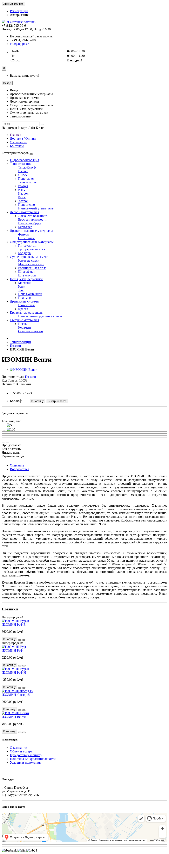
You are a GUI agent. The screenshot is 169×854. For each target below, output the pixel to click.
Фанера (23, 234)
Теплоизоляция (20, 163)
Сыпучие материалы (24, 320)
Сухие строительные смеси (29, 256)
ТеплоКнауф (27, 167)
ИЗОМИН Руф (12, 650)
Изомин (23, 189)
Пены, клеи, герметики (26, 279)
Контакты (17, 146)
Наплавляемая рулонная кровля (40, 316)
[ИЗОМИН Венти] (23, 369)
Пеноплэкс (26, 178)
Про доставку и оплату (26, 755)
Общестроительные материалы (32, 242)
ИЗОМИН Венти (14, 717)
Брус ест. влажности (32, 219)
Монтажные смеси (31, 264)
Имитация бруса (29, 223)
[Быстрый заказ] (19, 640)
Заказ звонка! (32, 36)
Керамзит (24, 327)
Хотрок (23, 201)
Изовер (23, 171)
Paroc (22, 197)
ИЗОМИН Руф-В (14, 624)
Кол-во (15, 401)
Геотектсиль (26, 305)
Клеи (21, 286)
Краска (23, 309)
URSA (22, 175)
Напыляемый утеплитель (36, 208)
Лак (20, 290)
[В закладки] (7, 442)
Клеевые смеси (28, 260)
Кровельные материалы (26, 312)
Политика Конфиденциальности (33, 759)
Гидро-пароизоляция (24, 160)
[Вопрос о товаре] (3, 442)
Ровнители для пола (32, 268)
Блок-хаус (25, 227)
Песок (22, 323)
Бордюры (24, 253)
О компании (18, 142)
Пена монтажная (30, 294)
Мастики (24, 283)
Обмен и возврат (22, 751)
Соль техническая (30, 331)
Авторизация (19, 15)
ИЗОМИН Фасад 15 (16, 694)
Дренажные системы (24, 301)
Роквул (23, 186)
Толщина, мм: (11, 421)
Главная (15, 134)
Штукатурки (27, 275)
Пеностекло (26, 204)
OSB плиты (26, 238)
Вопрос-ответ (19, 469)
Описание (17, 465)
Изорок (23, 193)
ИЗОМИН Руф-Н (14, 672)
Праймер (24, 297)
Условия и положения (25, 762)
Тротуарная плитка (31, 249)
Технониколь (27, 182)
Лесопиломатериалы (24, 212)
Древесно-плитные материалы (31, 230)
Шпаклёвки (26, 271)
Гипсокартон (27, 245)
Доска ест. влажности (33, 216)
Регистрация (19, 11)
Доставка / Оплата (23, 138)
